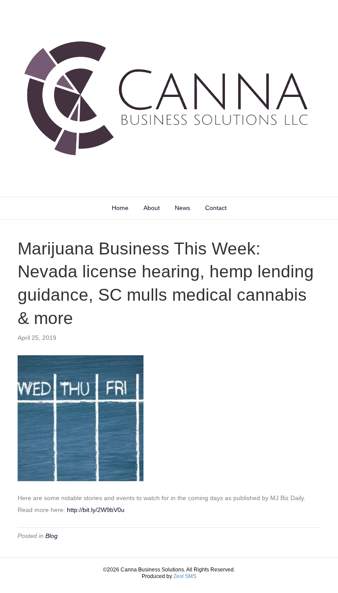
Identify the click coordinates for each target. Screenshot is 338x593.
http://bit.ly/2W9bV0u (96, 509)
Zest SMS (184, 576)
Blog (51, 535)
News (182, 207)
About (151, 207)
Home (120, 207)
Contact (216, 207)
